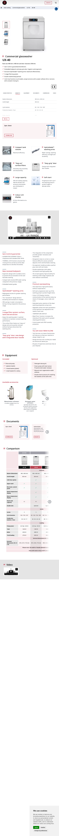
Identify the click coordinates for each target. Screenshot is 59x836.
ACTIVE (24, 453)
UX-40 (36, 467)
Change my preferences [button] (40, 830)
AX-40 (24, 467)
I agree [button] (36, 827)
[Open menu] (56, 3)
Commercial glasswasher (18, 56)
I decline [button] (43, 827)
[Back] (53, 3)
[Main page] (4, 3)
